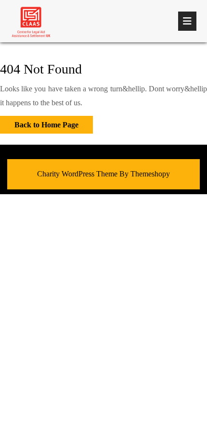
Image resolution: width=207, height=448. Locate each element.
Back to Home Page (39, 122)
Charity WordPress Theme (77, 174)
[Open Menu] (187, 21)
